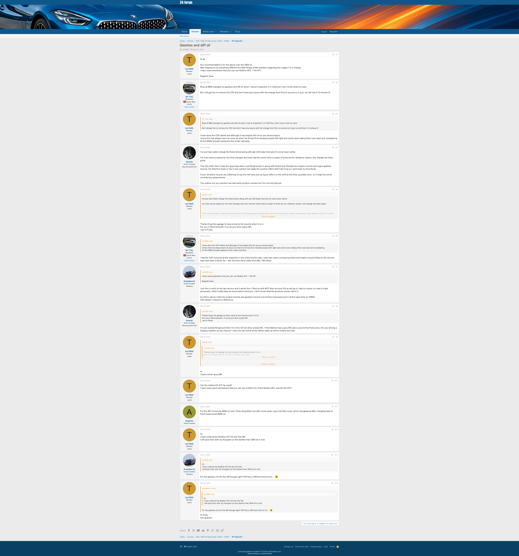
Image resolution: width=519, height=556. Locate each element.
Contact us (288, 546)
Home (184, 31)
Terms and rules (302, 546)
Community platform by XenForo (259, 551)
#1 (337, 54)
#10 (336, 381)
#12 (336, 429)
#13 (336, 455)
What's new (208, 31)
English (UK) (191, 546)
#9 (337, 337)
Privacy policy (316, 546)
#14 (336, 483)
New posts (184, 36)
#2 (337, 82)
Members (224, 31)
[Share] (333, 54)
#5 (337, 189)
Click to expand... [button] (269, 216)
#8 (337, 306)
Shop (237, 31)
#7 (337, 267)
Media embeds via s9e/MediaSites (260, 554)
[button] (216, 31)
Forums (195, 31)
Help (326, 546)
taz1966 (185, 49)
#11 (336, 407)
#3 (337, 114)
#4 (337, 147)
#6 (337, 236)
